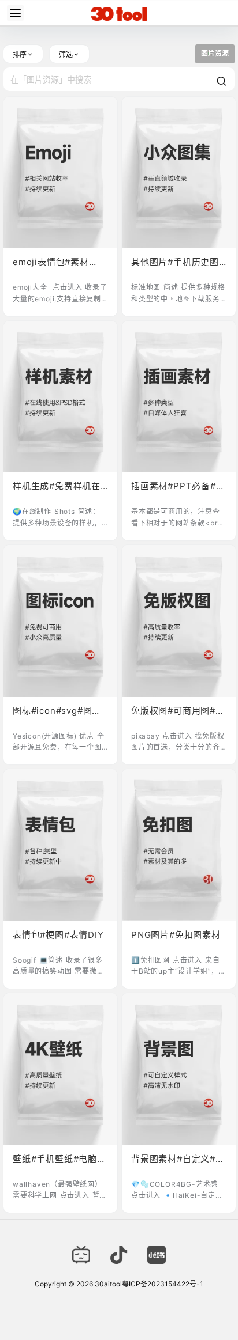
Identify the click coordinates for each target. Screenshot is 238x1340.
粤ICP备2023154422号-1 (162, 1284)
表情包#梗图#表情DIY (58, 934)
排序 (20, 54)
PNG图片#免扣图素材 (176, 934)
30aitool (107, 1284)
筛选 (66, 54)
